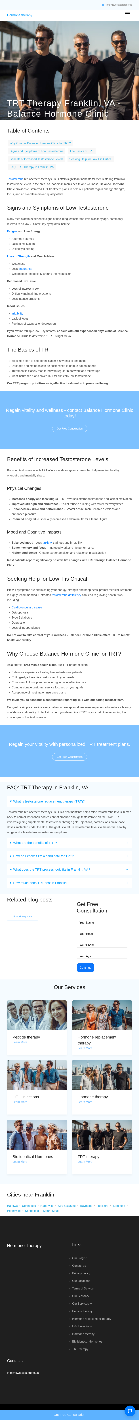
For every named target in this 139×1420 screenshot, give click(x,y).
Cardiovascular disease (27, 607)
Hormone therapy (19, 15)
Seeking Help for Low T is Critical (90, 159)
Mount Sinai (51, 1210)
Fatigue (12, 231)
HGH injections (25, 1097)
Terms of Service (83, 1288)
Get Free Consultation (70, 428)
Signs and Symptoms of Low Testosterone (37, 151)
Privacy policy (81, 1273)
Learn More (19, 1042)
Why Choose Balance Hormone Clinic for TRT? (40, 143)
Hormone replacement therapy (91, 1318)
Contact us (79, 1265)
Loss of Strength (18, 256)
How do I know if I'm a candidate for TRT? (43, 856)
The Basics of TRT (82, 151)
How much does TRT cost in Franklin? (40, 883)
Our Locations (81, 1280)
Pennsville (14, 1210)
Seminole (119, 1205)
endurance (25, 268)
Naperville (47, 1205)
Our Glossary (80, 1296)
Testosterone (15, 179)
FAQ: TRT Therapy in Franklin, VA (32, 167)
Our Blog (78, 1258)
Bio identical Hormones (32, 1156)
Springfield (29, 1205)
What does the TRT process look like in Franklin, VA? (51, 869)
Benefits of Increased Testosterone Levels (36, 159)
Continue (85, 967)
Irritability (17, 313)
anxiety (47, 542)
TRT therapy (88, 1156)
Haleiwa (12, 1205)
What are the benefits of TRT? (35, 843)
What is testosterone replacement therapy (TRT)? (49, 801)
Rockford (102, 1205)
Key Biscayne (67, 1205)
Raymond (86, 1205)
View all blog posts (22, 916)
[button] (127, 12)
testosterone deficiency (66, 595)
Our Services (81, 1303)
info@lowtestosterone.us (119, 4)
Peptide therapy (26, 1037)
